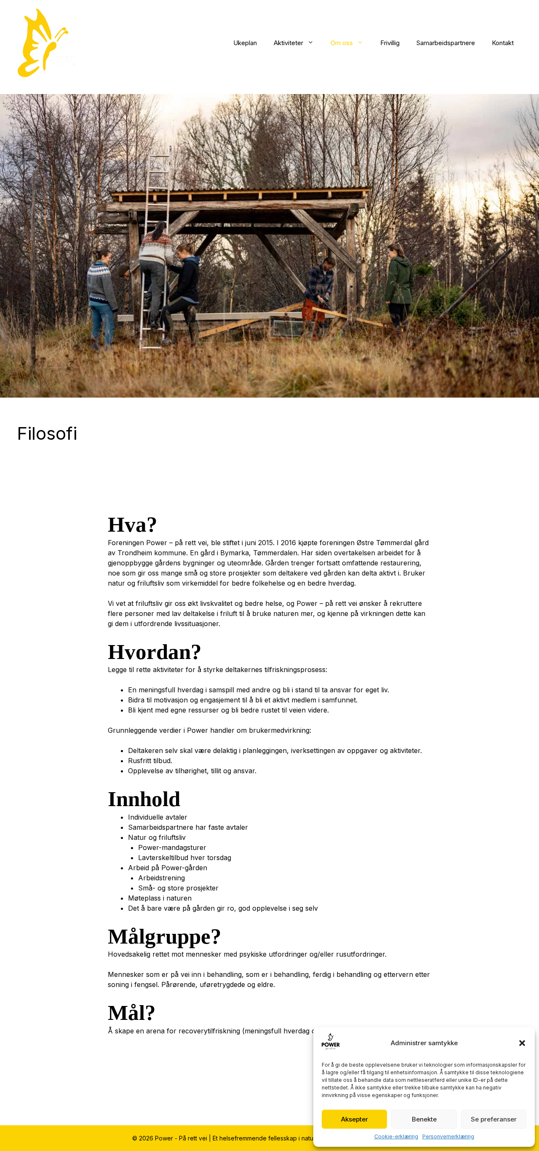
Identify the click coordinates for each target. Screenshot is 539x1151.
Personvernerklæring (448, 1136)
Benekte (424, 1119)
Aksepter (354, 1119)
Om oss (342, 43)
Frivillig (390, 43)
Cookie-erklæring (396, 1136)
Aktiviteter (288, 43)
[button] (522, 1043)
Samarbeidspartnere (445, 43)
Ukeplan (245, 43)
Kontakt (503, 43)
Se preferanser (494, 1119)
